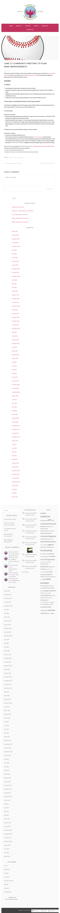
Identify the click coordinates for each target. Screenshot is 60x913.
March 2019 (15, 377)
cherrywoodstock (46, 533)
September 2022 (16, 306)
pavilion (52, 585)
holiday (52, 556)
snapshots (6, 888)
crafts (51, 539)
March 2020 (15, 351)
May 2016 (14, 493)
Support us (30, 29)
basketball (48, 526)
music (51, 572)
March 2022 (15, 309)
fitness (52, 547)
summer (47, 600)
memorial (42, 571)
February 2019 (15, 381)
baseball (42, 526)
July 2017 (14, 444)
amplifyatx (45, 516)
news (41, 579)
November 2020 (16, 343)
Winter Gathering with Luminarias (20, 218)
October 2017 (15, 433)
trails (51, 604)
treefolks (43, 607)
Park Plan (45, 25)
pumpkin (49, 593)
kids (50, 562)
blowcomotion (44, 528)
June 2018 (14, 403)
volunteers (44, 613)
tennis (41, 604)
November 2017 (16, 429)
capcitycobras (44, 531)
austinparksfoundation (50, 524)
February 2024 (15, 261)
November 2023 (16, 268)
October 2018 (15, 388)
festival (49, 547)
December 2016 (16, 470)
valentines (43, 610)
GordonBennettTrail (45, 556)
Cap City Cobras (37, 137)
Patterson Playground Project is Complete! (13, 163)
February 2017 (15, 463)
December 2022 (16, 298)
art (53, 520)
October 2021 (15, 324)
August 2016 (15, 485)
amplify (43, 513)
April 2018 (14, 410)
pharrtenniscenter (48, 588)
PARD (48, 579)
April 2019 (14, 373)
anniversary (43, 520)
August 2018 (15, 395)
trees (49, 607)
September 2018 (16, 392)
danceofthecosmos (48, 541)
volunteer (51, 610)
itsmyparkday (49, 559)
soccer (50, 597)
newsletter (7, 877)
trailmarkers (46, 604)
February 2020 (15, 354)
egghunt (51, 545)
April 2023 (14, 287)
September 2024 (16, 246)
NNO (44, 579)
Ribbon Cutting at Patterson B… (14, 561)
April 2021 (14, 332)
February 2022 (15, 313)
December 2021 (16, 317)
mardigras (43, 569)
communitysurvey (45, 539)
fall (41, 547)
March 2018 (15, 414)
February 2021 (15, 339)
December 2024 (16, 238)
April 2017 (14, 455)
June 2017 (14, 448)
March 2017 (15, 459)
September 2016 (16, 481)
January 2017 (15, 466)
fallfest (44, 547)
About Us (19, 25)
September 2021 (16, 328)
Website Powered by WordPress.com (29, 910)
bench (52, 526)
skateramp (46, 597)
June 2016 (14, 489)
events (6, 865)
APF (49, 520)
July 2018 (14, 399)
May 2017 (14, 452)
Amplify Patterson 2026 (18, 207)
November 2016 (16, 474)
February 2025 (15, 235)
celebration (51, 531)
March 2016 (15, 496)
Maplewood (51, 566)
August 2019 (15, 358)
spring (42, 600)
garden (47, 553)
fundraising (7, 869)
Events (36, 25)
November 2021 (16, 321)
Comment (48, 188)
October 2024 (15, 242)
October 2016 (15, 478)
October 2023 (15, 272)
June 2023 (14, 280)
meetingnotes (49, 569)
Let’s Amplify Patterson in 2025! (20, 214)
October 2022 (15, 302)
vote (50, 613)
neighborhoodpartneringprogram (48, 576)
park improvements (15, 157)
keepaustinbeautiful (44, 561)
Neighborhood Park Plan (30, 75)
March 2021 (15, 336)
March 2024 (15, 257)
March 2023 (15, 291)
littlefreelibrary (44, 564)
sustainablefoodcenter (44, 602)
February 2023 (15, 295)
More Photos (25, 572)
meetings (9, 157)
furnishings (42, 553)
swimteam (52, 602)
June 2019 (14, 366)
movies (46, 572)
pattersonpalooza (45, 585)
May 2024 (14, 250)
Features (28, 25)
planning (21, 157)
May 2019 (14, 369)
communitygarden (48, 536)
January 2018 (15, 422)
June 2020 (14, 347)
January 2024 (15, 265)
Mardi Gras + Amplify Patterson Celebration (22, 210)
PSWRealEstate (43, 593)
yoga (52, 613)
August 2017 (15, 440)
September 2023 (16, 276)
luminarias (44, 566)
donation (42, 544)
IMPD (42, 559)
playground (47, 591)
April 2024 (14, 253)
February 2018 (15, 418)
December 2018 (16, 384)
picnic (41, 590)
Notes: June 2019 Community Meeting (47, 163)
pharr (41, 588)
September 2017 (16, 437)
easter (45, 544)
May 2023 (14, 283)
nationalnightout (46, 574)
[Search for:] (30, 198)
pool (54, 591)
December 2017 (16, 425)
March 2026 (15, 231)
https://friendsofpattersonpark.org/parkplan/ (42, 146)
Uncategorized (7, 892)
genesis (51, 554)
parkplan (44, 582)
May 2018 (14, 407)
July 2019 (14, 362)
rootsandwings (45, 595)
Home (11, 25)
